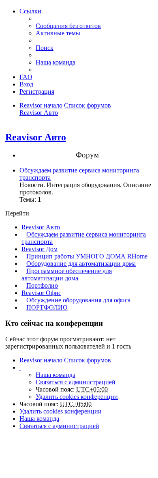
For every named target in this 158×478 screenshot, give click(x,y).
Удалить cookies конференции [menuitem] (77, 396)
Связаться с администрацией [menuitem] (75, 382)
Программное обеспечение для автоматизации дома (66, 274)
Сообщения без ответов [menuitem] (68, 25)
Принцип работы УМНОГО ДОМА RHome (86, 256)
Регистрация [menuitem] (36, 91)
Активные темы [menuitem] (58, 33)
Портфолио (42, 285)
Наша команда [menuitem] (55, 62)
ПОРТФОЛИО (47, 307)
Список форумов (87, 105)
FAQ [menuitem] (25, 76)
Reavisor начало (40, 105)
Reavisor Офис (41, 292)
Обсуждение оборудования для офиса (78, 300)
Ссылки (30, 11)
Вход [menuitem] (26, 84)
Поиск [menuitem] (44, 47)
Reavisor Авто (38, 112)
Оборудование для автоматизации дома (81, 263)
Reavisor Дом (39, 248)
